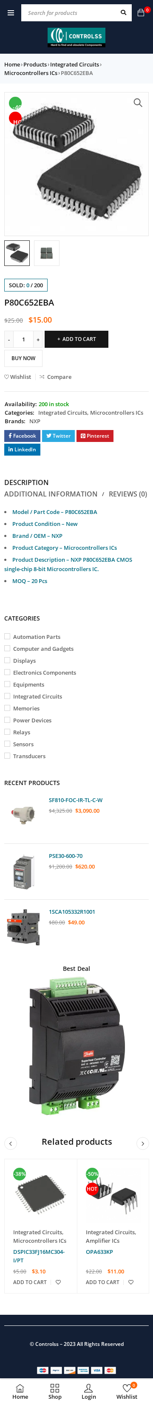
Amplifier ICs (102, 1240)
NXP (34, 421)
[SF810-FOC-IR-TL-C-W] (23, 816)
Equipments (28, 684)
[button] (138, 102)
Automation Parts (36, 637)
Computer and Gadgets (43, 648)
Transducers (29, 756)
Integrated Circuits (74, 64)
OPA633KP (99, 1252)
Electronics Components (44, 672)
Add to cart (79, 339)
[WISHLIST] (58, 1282)
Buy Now (23, 358)
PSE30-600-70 (65, 856)
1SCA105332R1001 (72, 911)
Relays (21, 732)
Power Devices (32, 720)
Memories (26, 708)
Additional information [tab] (51, 494)
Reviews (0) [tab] (128, 494)
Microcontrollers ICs (30, 73)
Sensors (23, 744)
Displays (24, 660)
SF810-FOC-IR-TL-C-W (75, 800)
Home (12, 64)
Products (35, 64)
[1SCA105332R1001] (23, 927)
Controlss (47, 1344)
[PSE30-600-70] (23, 871)
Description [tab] (26, 482)
